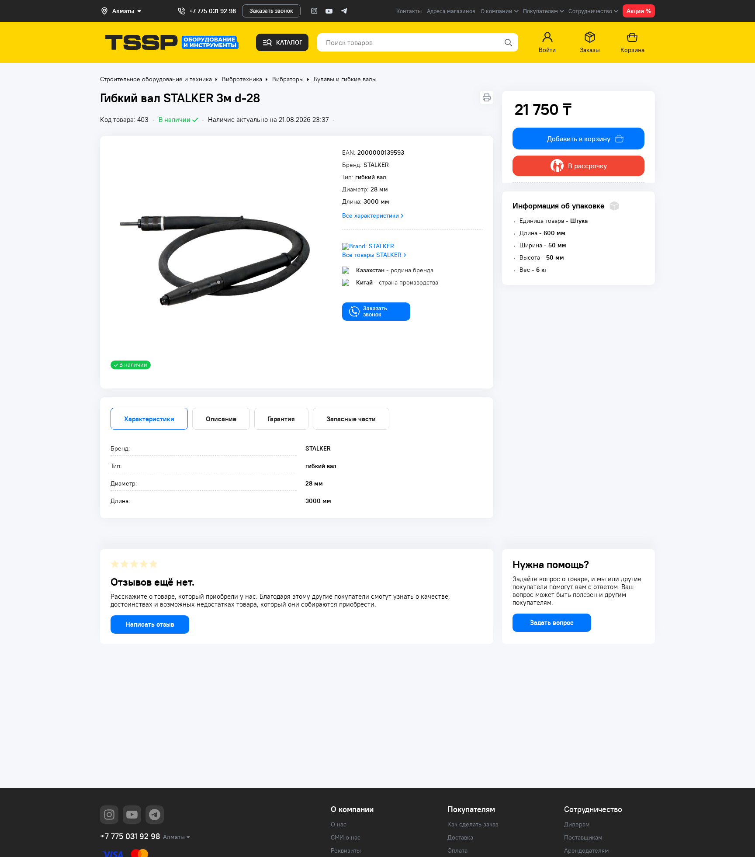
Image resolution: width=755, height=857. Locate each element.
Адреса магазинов (451, 11)
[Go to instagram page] (314, 11)
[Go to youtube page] (329, 11)
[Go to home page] (172, 42)
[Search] (507, 42)
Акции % (639, 11)
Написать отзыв (149, 624)
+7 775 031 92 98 (212, 11)
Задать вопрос (552, 622)
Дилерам (577, 824)
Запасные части (351, 419)
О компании (352, 809)
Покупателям (471, 809)
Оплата (457, 850)
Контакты (409, 11)
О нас (338, 824)
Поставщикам (583, 837)
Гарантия (281, 419)
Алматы (174, 837)
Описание (221, 419)
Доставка (460, 837)
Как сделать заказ (473, 824)
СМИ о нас (345, 837)
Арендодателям (586, 850)
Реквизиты (346, 850)
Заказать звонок (271, 10)
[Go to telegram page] (343, 11)
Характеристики (149, 419)
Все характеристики (370, 215)
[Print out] (486, 97)
